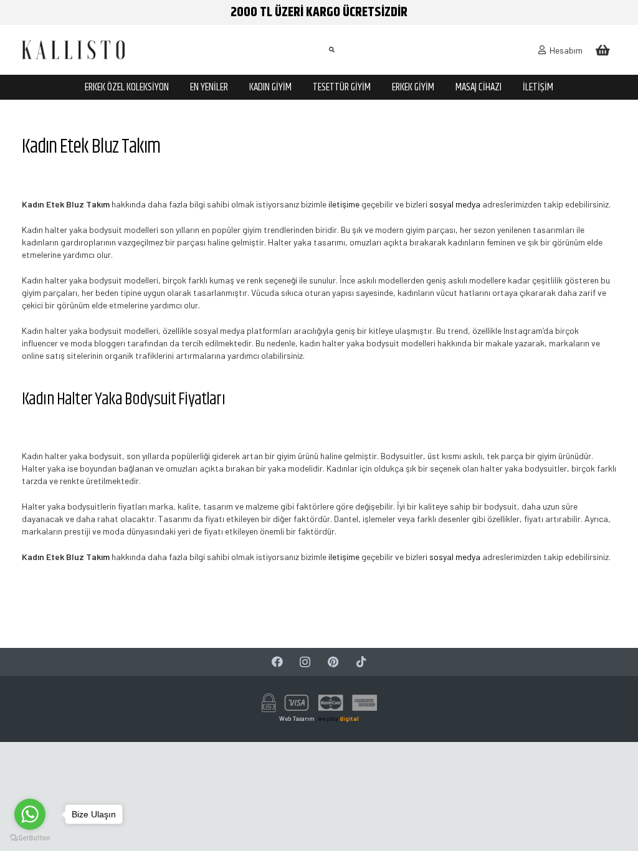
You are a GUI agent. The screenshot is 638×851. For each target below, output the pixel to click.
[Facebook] (277, 662)
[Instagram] (305, 662)
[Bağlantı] (73, 49)
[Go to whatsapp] (29, 814)
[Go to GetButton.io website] (30, 838)
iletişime (343, 204)
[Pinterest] (333, 662)
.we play (337, 718)
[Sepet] (602, 50)
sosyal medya (454, 204)
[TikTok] (361, 662)
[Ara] (331, 49)
